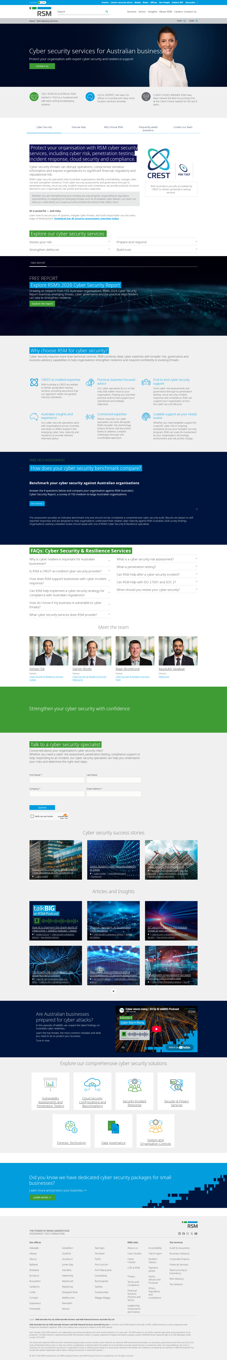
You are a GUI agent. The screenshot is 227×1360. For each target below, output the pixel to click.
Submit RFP (177, 2)
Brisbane (34, 1270)
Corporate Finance (179, 1259)
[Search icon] (107, 11)
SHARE (191, 21)
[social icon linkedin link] (179, 1233)
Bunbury (34, 1275)
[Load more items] (113, 991)
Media (138, 2)
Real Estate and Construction (164, 871)
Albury (33, 1259)
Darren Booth (82, 669)
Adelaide (34, 1248)
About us (133, 1248)
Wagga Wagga (102, 1297)
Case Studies (134, 1253)
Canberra (34, 1286)
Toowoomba (101, 1292)
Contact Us (190, 11)
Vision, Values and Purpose (155, 1279)
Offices (153, 2)
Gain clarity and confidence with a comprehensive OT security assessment (113, 974)
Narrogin (100, 1248)
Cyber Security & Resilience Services (46, 676)
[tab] (38, 263)
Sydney (32, 679)
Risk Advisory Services (47, 21)
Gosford (66, 1253)
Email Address (93, 788)
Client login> (155, 1253)
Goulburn (67, 1259)
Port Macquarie (103, 1270)
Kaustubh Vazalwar (172, 669)
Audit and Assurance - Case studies (173, 874)
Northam (100, 1253)
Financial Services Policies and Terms (134, 1295)
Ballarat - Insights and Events (161, 876)
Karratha (66, 1270)
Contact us (42, 66)
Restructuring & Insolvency (178, 1271)
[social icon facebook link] (183, 1233)
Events (105, 2)
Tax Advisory (176, 1284)
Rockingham (101, 1281)
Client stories (42, 876)
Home (32, 21)
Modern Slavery (153, 1260)
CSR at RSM (134, 1267)
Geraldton (67, 1248)
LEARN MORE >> (42, 1197)
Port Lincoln (101, 1264)
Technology (96, 876)
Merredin (67, 1303)
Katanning (67, 1275)
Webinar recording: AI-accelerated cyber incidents (110, 929)
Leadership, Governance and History (134, 1308)
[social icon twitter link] (192, 1233)
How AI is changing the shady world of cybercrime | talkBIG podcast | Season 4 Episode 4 (55, 929)
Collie (32, 1292)
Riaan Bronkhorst (128, 669)
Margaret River (70, 1292)
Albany (33, 1253)
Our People (164, 2)
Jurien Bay (67, 1264)
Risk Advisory (177, 1278)
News (145, 2)
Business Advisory (179, 1253)
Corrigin (33, 1297)
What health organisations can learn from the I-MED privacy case (169, 976)
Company (34, 788)
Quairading (101, 1275)
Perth (118, 679)
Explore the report (42, 303)
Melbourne (78, 679)
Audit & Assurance (180, 1248)
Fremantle (34, 1308)
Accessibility (155, 1248)
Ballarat (33, 1264)
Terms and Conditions (133, 1283)
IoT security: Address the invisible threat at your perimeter (167, 929)
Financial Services (179, 1264)
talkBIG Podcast (42, 934)
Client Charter (132, 1260)
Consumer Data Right (117, 874)
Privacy (131, 1276)
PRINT (179, 21)
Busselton (35, 1281)
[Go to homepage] (42, 11)
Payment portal (153, 1269)
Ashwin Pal (36, 669)
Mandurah (67, 1281)
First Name (34, 774)
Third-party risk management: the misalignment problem (52, 974)
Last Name (92, 774)
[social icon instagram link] (187, 1233)
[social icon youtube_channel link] (196, 1233)
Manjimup (67, 1286)
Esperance (35, 1303)
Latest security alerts (122, 2)
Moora (65, 1308)
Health (186, 982)
